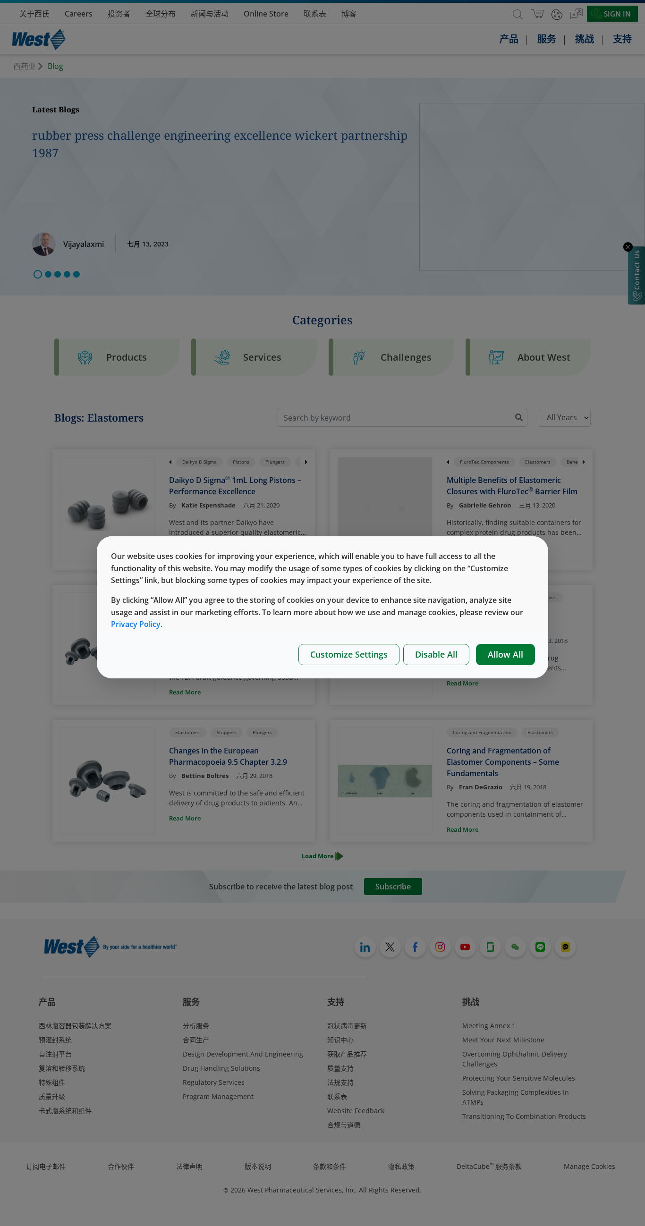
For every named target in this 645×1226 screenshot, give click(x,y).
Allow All (505, 654)
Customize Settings (349, 654)
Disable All (436, 654)
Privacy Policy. (136, 624)
